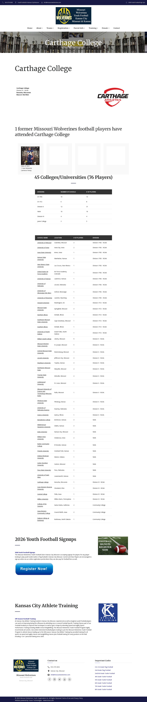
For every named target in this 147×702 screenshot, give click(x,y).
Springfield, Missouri (60, 309)
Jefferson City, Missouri (61, 358)
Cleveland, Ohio (59, 488)
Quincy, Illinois (59, 415)
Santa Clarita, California (61, 505)
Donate (105, 28)
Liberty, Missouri (59, 339)
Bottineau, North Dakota (62, 519)
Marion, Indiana (59, 457)
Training (92, 28)
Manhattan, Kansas (60, 258)
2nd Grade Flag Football (102, 670)
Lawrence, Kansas (60, 279)
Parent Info (78, 28)
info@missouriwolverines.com (52, 2)
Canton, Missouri (59, 464)
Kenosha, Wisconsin (60, 482)
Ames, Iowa (58, 252)
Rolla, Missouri (59, 392)
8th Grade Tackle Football (103, 689)
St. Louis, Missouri (60, 383)
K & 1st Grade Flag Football (104, 667)
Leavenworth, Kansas (61, 476)
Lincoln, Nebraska (60, 285)
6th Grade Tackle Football (103, 683)
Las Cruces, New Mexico (62, 266)
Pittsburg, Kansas (60, 402)
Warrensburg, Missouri (61, 352)
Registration (63, 28)
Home (29, 28)
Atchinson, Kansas (60, 420)
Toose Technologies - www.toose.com (41, 700)
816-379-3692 (9, 2)
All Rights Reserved (55, 698)
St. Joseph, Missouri (60, 345)
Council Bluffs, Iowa (60, 512)
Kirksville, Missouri (60, 376)
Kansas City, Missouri (61, 432)
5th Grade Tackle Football (103, 680)
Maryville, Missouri (60, 369)
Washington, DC (59, 303)
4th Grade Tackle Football (103, 677)
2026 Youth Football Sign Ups (136, 2)
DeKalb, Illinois (59, 315)
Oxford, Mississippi (60, 292)
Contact (116, 28)
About (38, 28)
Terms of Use (66, 698)
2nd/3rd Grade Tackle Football (105, 673)
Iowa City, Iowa (59, 247)
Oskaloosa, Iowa (59, 438)
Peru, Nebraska (59, 470)
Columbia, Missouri (60, 243)
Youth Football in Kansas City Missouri (28, 2)
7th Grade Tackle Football (103, 686)
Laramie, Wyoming (60, 298)
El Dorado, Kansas (60, 445)
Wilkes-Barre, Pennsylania (62, 499)
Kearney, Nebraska (60, 409)
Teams (49, 28)
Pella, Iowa (57, 494)
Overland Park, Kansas (61, 451)
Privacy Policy (78, 698)
